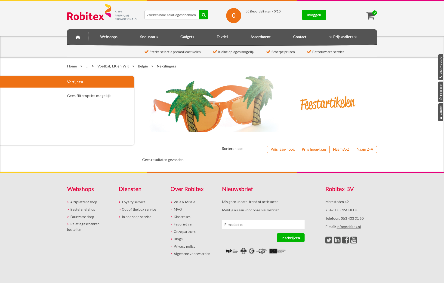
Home (78, 36)
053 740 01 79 (440, 66)
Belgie (143, 66)
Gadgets (187, 37)
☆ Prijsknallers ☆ (343, 37)
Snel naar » (149, 37)
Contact (440, 111)
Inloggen (314, 14)
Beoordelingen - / (263, 11)
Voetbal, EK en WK (113, 66)
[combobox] (172, 14)
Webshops (108, 37)
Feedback (440, 90)
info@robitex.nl (349, 227)
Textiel (222, 37)
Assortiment (260, 37)
